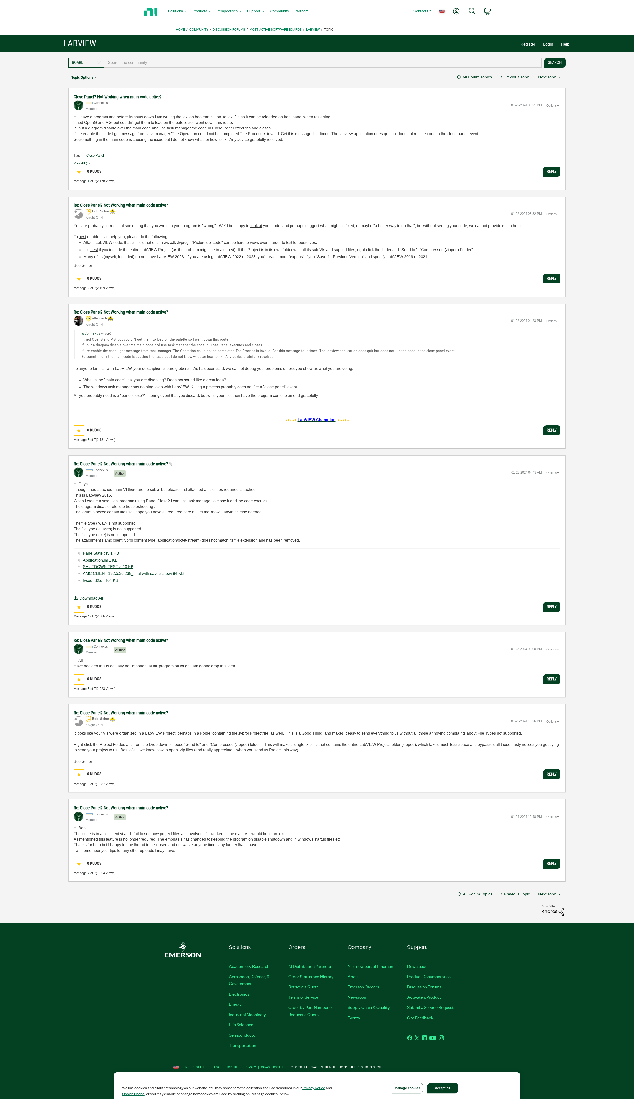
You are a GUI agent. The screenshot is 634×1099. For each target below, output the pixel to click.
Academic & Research (249, 966)
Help (565, 44)
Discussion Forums (229, 29)
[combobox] (323, 63)
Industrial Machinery (247, 1014)
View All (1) (82, 163)
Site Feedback (420, 1017)
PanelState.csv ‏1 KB (101, 553)
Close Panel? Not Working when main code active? (118, 96)
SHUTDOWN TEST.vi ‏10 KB (108, 567)
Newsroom (357, 997)
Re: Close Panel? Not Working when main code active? (121, 205)
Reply (552, 171)
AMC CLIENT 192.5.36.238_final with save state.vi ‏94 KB (133, 573)
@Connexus (90, 333)
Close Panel (95, 155)
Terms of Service (303, 997)
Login (548, 44)
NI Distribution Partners (309, 966)
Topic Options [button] (82, 77)
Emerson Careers (363, 986)
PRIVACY (250, 1067)
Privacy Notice (313, 1087)
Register (527, 44)
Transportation (242, 1045)
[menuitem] (177, 12)
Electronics (239, 994)
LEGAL (216, 1067)
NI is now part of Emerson (370, 966)
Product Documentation (429, 976)
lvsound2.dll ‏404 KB (100, 580)
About (353, 976)
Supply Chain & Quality (369, 1007)
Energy (235, 1004)
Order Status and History (311, 976)
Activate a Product (424, 997)
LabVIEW (313, 29)
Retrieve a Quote (303, 986)
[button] (79, 172)
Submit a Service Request (430, 1007)
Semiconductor (243, 1035)
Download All (91, 598)
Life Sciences (241, 1024)
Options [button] (551, 105)
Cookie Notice (133, 1093)
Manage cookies (273, 1067)
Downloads (417, 966)
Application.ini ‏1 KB (100, 560)
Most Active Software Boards (276, 29)
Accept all (442, 1088)
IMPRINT (232, 1067)
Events (354, 1017)
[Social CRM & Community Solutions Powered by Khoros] (553, 910)
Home (180, 29)
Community (198, 29)
